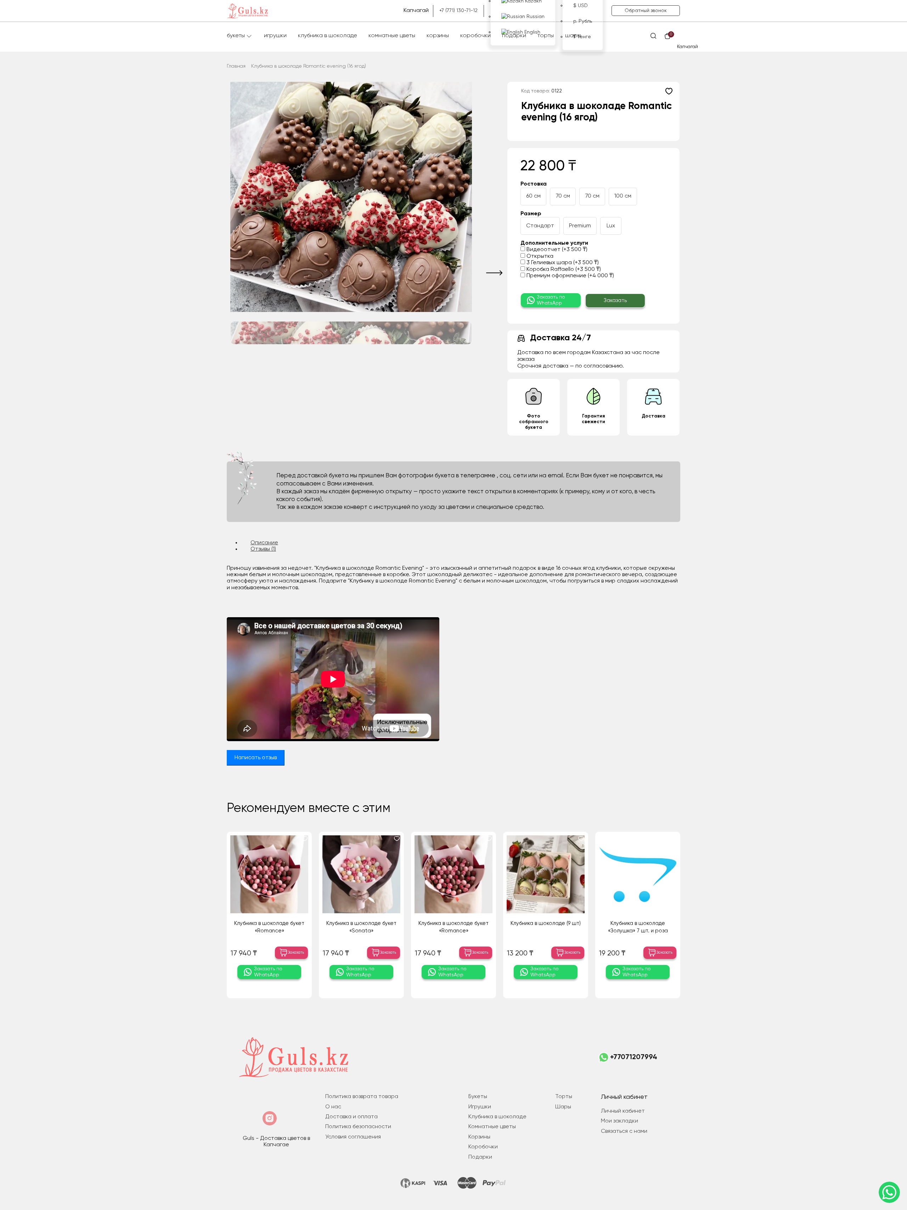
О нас (333, 1107)
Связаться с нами (624, 1131)
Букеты (236, 36)
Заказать (615, 300)
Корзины (438, 36)
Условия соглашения (353, 1137)
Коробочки (475, 36)
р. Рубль (582, 21)
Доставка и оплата (351, 1117)
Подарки (514, 36)
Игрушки (275, 36)
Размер (530, 214)
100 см (622, 196)
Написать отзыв (256, 758)
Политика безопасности (358, 1127)
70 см (563, 196)
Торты (545, 36)
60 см (533, 196)
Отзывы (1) (263, 549)
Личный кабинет (623, 1111)
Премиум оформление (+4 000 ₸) (569, 276)
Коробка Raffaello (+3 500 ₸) (563, 269)
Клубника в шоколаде (327, 36)
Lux (611, 226)
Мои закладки (619, 1121)
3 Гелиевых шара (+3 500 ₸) (562, 263)
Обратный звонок (646, 10)
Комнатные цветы (391, 36)
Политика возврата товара (361, 1097)
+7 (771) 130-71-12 (458, 10)
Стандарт (540, 226)
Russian (535, 16)
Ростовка (533, 184)
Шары (573, 36)
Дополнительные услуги (554, 243)
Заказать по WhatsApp (551, 300)
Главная (236, 66)
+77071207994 (633, 1057)
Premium (580, 226)
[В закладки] (669, 91)
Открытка (539, 256)
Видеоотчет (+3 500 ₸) (556, 249)
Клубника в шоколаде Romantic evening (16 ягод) (308, 66)
